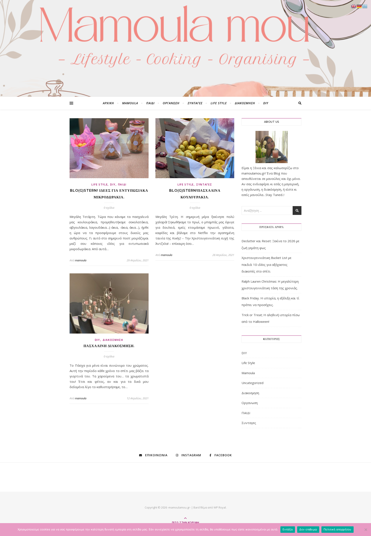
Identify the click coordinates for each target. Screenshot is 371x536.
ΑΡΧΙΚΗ (108, 103)
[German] (359, 6)
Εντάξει (288, 529)
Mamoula (130, 103)
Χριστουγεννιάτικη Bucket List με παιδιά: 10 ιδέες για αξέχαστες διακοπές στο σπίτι (266, 264)
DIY (265, 103)
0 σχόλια (109, 208)
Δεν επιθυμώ (308, 529)
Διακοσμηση (245, 103)
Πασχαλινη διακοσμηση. (109, 346)
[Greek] (365, 6)
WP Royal (220, 507)
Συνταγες (195, 103)
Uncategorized (252, 383)
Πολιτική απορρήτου (337, 529)
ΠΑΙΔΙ (150, 103)
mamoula (80, 260)
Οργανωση (171, 103)
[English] (354, 6)
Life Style (219, 103)
